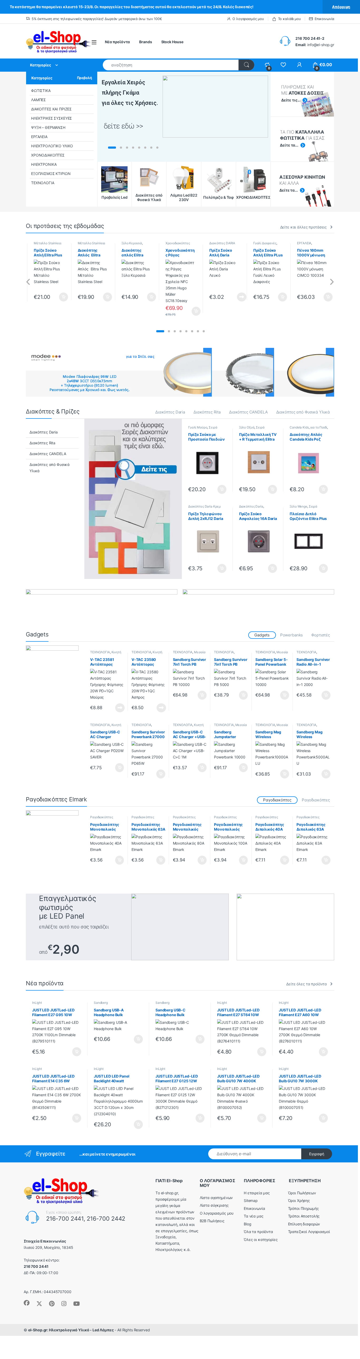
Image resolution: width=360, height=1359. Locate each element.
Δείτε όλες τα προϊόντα (306, 984)
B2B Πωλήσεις (212, 1221)
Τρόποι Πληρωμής (303, 1208)
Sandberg (101, 1003)
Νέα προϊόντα (117, 42)
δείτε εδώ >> (123, 126)
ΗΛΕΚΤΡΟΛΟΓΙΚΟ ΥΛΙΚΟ (52, 146)
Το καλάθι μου (289, 19)
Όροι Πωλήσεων (302, 1193)
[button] (160, 331)
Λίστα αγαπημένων (216, 1197)
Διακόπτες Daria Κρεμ (204, 506)
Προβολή (84, 78)
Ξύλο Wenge (298, 506)
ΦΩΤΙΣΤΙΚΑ (41, 90)
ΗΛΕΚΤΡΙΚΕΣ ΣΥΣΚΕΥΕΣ (51, 118)
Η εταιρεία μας (257, 1193)
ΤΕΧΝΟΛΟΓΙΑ (42, 183)
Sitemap (251, 1200)
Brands (145, 42)
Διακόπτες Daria (170, 412)
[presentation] (28, 282)
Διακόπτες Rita (207, 412)
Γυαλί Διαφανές (264, 243)
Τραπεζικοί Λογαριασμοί (309, 1231)
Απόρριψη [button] (341, 6)
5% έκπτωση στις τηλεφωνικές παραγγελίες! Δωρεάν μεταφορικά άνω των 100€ (97, 19)
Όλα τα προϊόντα (258, 1231)
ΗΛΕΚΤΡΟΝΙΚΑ (43, 164)
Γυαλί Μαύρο (197, 427)
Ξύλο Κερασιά (131, 243)
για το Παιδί (318, 427)
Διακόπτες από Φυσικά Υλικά (303, 412)
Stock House (172, 42)
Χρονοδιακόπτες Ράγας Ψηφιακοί (178, 245)
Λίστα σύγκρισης (214, 1205)
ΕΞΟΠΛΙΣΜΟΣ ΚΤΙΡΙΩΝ (50, 173)
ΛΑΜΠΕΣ (38, 100)
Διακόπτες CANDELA (248, 412)
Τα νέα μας (254, 1216)
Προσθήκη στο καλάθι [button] (59, 297)
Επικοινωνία (324, 19)
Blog (247, 1224)
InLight (37, 1003)
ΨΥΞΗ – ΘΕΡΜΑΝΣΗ (48, 127)
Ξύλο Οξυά (247, 427)
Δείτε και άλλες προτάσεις (303, 227)
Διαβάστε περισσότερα (235, 297)
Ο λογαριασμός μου (248, 19)
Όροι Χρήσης (299, 1200)
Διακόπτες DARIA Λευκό (222, 245)
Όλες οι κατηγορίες (261, 1239)
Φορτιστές (320, 634)
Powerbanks (291, 634)
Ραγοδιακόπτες (316, 799)
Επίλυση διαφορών (304, 1224)
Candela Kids (299, 427)
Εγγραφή (316, 1154)
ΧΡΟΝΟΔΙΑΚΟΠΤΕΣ (48, 155)
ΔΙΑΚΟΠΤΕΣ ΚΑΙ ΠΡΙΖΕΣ (51, 109)
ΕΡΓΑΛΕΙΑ (39, 136)
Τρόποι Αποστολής (304, 1216)
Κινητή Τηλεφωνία (105, 653)
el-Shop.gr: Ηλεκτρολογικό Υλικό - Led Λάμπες (71, 1330)
